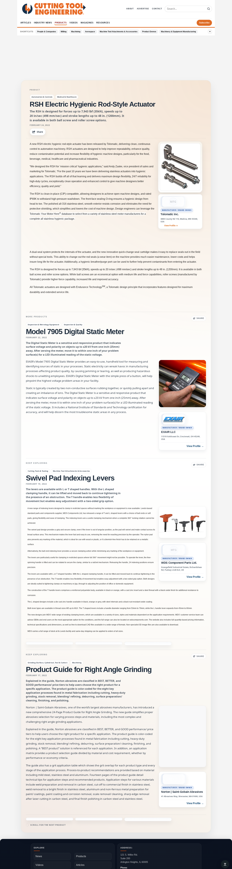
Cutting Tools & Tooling (38, 471)
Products (61, 23)
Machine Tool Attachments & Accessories (118, 32)
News (39, 835)
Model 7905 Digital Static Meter (75, 331)
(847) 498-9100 (128, 850)
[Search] (208, 9)
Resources (103, 23)
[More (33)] (210, 32)
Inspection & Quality (73, 324)
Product (35, 90)
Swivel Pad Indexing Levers (70, 478)
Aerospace (90, 32)
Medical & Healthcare (67, 97)
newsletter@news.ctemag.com (136, 859)
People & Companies (46, 32)
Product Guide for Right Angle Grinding (89, 659)
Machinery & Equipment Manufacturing (178, 32)
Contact (157, 9)
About (130, 9)
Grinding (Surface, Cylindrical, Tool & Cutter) (47, 652)
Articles (25, 23)
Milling (63, 32)
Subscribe (204, 23)
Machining (75, 32)
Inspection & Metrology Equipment (43, 324)
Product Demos (149, 32)
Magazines (87, 23)
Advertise (143, 9)
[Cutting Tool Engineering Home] (54, 9)
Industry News (43, 23)
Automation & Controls (42, 97)
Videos (73, 23)
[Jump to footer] (225, 864)
